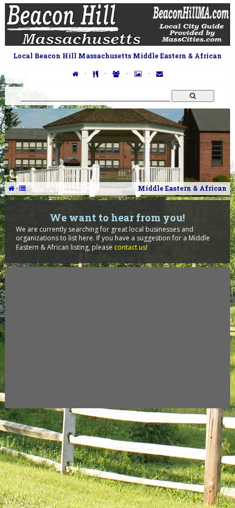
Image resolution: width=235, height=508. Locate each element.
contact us (130, 247)
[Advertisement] (117, 337)
